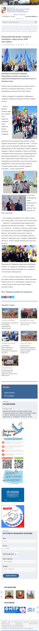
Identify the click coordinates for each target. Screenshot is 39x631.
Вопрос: (5, 566)
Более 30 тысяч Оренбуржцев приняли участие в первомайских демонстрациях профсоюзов (28, 349)
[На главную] (15, 10)
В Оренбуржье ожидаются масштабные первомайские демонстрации (9, 325)
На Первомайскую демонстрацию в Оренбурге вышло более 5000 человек (9, 372)
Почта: (5, 546)
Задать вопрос (11, 575)
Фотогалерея (9, 396)
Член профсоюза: (8, 554)
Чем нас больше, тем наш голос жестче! (28, 323)
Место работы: (8, 559)
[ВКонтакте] (2, 297)
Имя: (4, 538)
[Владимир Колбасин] (9, 594)
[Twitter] (13, 297)
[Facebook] (5, 297)
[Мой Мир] (10, 297)
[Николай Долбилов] (20, 594)
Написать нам (19, 18)
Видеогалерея (9, 393)
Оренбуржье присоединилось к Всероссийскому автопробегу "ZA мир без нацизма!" (9, 349)
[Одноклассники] (8, 297)
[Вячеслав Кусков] (31, 594)
